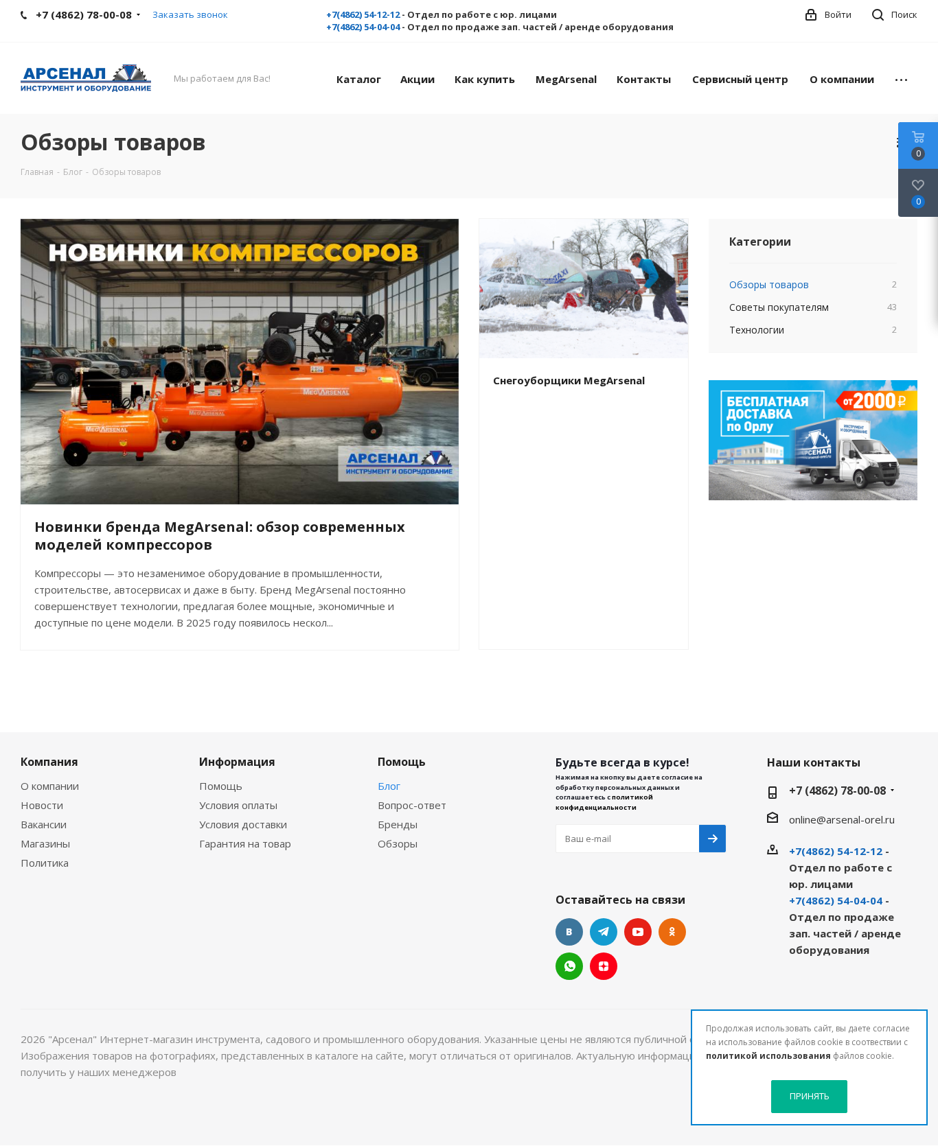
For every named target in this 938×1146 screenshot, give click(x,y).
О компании (50, 786)
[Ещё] (901, 78)
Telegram (603, 932)
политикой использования (768, 1056)
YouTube (638, 932)
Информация (237, 761)
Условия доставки (243, 824)
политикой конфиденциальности (604, 802)
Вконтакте (569, 932)
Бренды (397, 824)
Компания (49, 761)
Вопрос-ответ (412, 805)
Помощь (220, 786)
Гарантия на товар (245, 843)
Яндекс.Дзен (603, 966)
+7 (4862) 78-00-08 (837, 790)
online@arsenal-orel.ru (842, 819)
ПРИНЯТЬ (810, 1096)
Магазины (45, 843)
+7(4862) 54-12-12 (363, 14)
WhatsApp (569, 966)
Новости (42, 805)
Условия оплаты (238, 805)
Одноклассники (672, 932)
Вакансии (44, 824)
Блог (389, 786)
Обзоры (397, 843)
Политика (45, 862)
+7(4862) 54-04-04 (363, 27)
